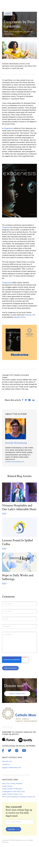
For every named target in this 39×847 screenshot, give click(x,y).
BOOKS (8, 13)
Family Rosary (7, 786)
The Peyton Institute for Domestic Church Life (18, 797)
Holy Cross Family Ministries (12, 783)
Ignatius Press (19, 317)
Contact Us (6, 764)
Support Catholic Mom (17, 693)
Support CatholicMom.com (11, 767)
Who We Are (7, 761)
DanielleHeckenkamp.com (14, 461)
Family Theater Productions (12, 789)
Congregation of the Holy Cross (13, 791)
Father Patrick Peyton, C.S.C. (12, 794)
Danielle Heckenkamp (16, 442)
